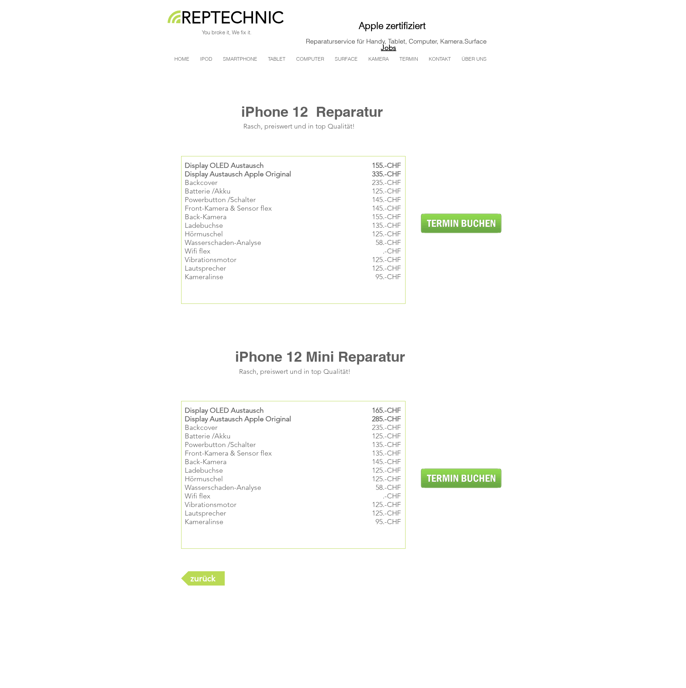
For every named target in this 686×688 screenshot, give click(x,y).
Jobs (388, 47)
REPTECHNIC (232, 17)
